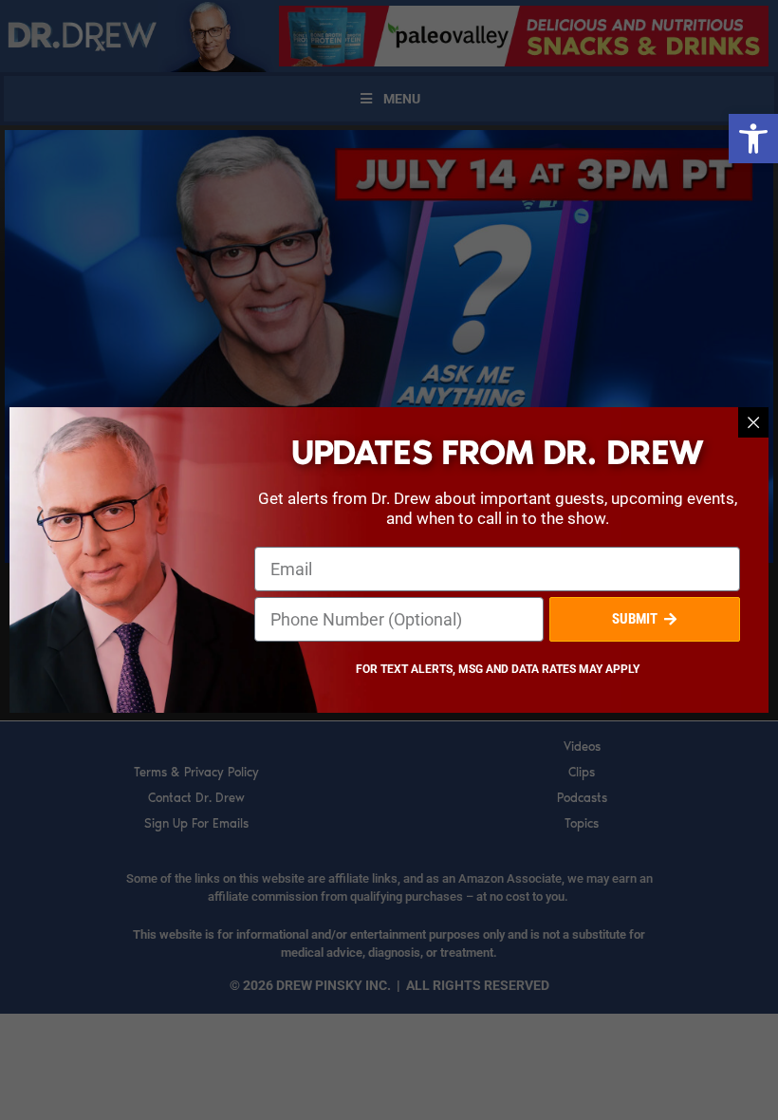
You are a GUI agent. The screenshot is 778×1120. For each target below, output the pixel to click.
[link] (753, 138)
